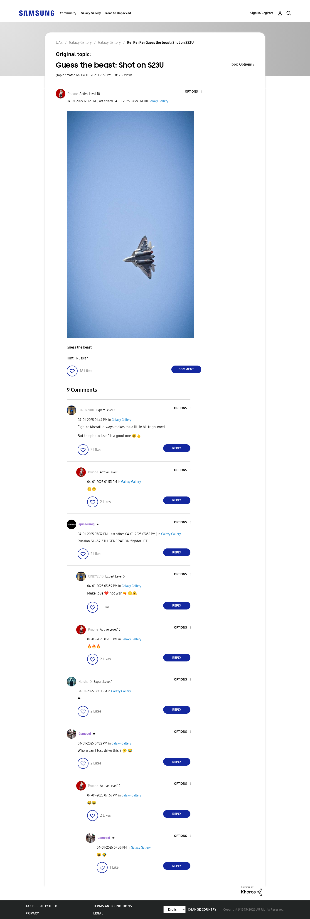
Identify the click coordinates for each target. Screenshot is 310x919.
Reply (176, 448)
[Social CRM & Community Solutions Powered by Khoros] (251, 891)
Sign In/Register (261, 13)
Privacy (32, 913)
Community (68, 13)
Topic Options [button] (241, 64)
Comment (186, 369)
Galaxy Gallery (91, 13)
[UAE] (36, 13)
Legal (98, 913)
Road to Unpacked (118, 13)
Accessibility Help (41, 906)
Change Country (202, 910)
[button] (193, 92)
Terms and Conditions (112, 906)
